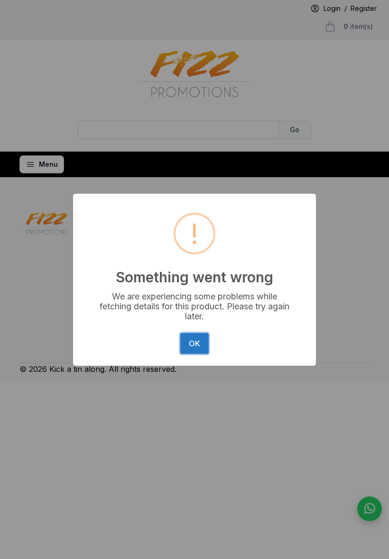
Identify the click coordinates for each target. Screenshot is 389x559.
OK (194, 343)
